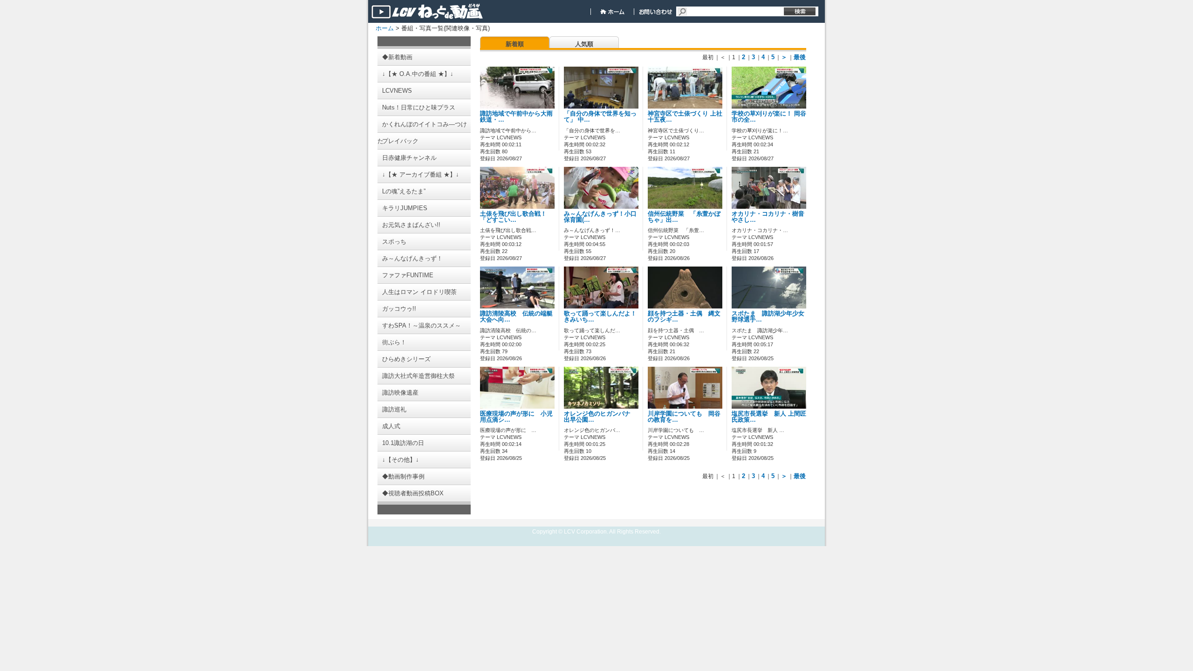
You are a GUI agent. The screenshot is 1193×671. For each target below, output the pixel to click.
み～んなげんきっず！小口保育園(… (600, 217)
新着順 (515, 44)
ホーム (385, 28)
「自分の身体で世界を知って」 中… (600, 116)
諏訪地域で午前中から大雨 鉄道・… (516, 116)
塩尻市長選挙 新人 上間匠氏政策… (769, 417)
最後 (800, 57)
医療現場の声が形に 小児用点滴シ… (516, 417)
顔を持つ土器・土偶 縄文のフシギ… (684, 316)
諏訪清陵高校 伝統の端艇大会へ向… (516, 316)
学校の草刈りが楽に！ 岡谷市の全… (769, 116)
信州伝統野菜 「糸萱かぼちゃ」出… (684, 217)
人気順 (584, 44)
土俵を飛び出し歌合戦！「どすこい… (513, 217)
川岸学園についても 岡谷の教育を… (684, 417)
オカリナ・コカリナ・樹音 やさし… (771, 217)
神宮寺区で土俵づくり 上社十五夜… (685, 116)
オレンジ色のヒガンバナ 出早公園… (600, 417)
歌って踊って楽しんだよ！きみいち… (600, 316)
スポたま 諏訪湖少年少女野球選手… (768, 316)
